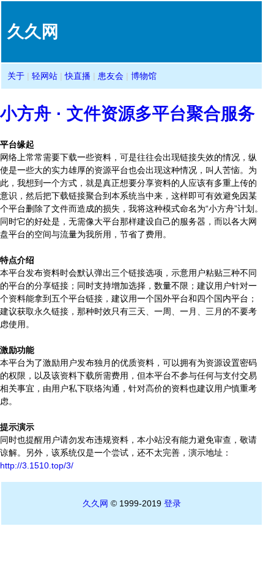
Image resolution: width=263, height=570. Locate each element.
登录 (172, 503)
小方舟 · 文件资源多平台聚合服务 (127, 113)
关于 (15, 76)
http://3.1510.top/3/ (36, 465)
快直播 (78, 76)
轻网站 (44, 76)
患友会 (111, 76)
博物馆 (144, 76)
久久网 (95, 503)
